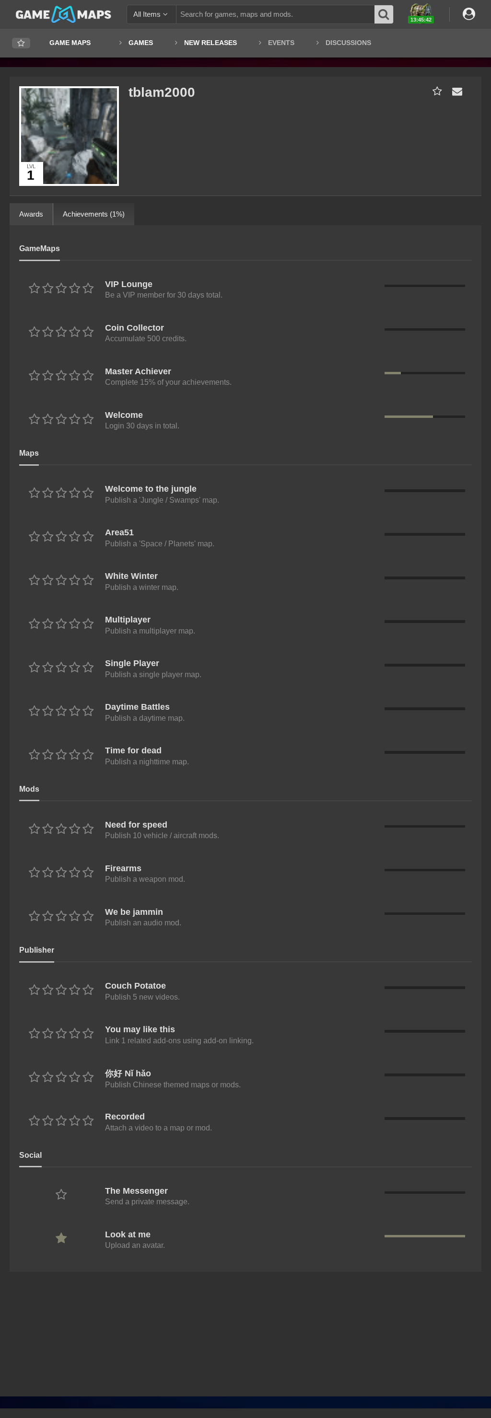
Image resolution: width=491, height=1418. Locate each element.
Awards (31, 214)
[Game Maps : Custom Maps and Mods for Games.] (63, 14)
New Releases (210, 42)
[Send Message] (455, 91)
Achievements (94, 214)
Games (141, 42)
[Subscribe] (435, 91)
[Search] (384, 14)
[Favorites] (21, 43)
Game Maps (70, 42)
